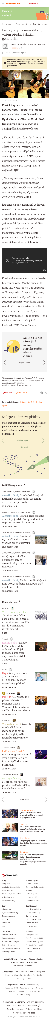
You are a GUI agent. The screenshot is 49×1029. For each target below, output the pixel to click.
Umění (31, 402)
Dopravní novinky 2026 (34, 942)
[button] (24, 84)
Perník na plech (32, 926)
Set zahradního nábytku (33, 975)
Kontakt (21, 1005)
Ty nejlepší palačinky (34, 909)
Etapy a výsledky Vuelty (35, 887)
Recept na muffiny (33, 913)
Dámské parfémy (26, 988)
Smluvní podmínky (35, 1002)
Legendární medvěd (10, 774)
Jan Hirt (29, 890)
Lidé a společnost (12, 751)
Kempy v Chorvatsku (10, 935)
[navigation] (3, 4)
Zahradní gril (20, 978)
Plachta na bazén (28, 972)
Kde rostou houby (17, 962)
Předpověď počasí (36, 959)
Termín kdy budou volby (11, 894)
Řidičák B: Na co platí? (34, 945)
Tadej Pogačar (31, 894)
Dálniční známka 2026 (34, 938)
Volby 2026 (6, 884)
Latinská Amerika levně (11, 948)
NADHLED (5, 608)
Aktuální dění (10, 495)
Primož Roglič (31, 897)
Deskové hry (12, 991)
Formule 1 (6, 923)
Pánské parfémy (23, 995)
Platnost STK (31, 952)
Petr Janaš (11, 693)
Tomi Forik (6, 720)
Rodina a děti (9, 643)
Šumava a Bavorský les (10, 942)
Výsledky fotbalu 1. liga (10, 913)
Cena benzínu (31, 962)
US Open (5, 919)
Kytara (22, 402)
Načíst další (24, 799)
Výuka (4, 406)
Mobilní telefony (33, 984)
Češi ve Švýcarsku (9, 945)
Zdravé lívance (31, 916)
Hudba (39, 402)
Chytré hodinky (34, 991)
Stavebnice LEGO (11, 988)
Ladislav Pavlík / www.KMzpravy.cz (28, 44)
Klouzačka (18, 975)
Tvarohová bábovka (33, 919)
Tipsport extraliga (9, 916)
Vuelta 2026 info (32, 884)
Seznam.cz (33, 4)
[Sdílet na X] (45, 392)
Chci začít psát (23, 440)
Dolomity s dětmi (8, 952)
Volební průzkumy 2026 (11, 887)
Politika (6, 697)
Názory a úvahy (11, 779)
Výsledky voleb (7, 890)
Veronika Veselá (8, 747)
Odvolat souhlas (33, 1009)
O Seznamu (20, 1002)
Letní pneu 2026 (32, 935)
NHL (4, 926)
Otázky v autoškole (33, 948)
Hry (4, 673)
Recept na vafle (32, 923)
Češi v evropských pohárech (23, 966)
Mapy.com (23, 959)
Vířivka (29, 978)
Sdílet (17, 53)
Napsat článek (24, 362)
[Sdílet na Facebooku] (41, 392)
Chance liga (6, 909)
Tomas (4, 669)
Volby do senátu (8, 897)
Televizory (22, 991)
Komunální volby (8, 901)
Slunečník (9, 975)
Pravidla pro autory (15, 1009)
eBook (7, 53)
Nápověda (11, 1005)
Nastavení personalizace (24, 1013)
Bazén (17, 972)
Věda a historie (10, 724)
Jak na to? (24, 447)
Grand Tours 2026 (32, 901)
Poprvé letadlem (8, 938)
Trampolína (40, 972)
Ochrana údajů (33, 1005)
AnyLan (5, 639)
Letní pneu (38, 988)
